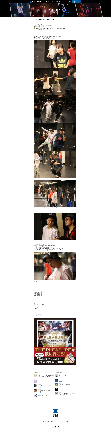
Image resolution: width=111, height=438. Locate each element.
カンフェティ (36, 315)
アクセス (48, 421)
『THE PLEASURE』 (44, 286)
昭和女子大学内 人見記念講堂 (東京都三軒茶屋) (40, 298)
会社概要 (67, 421)
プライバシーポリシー (61, 421)
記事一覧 (55, 368)
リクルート (44, 421)
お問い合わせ (53, 421)
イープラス (40, 315)
